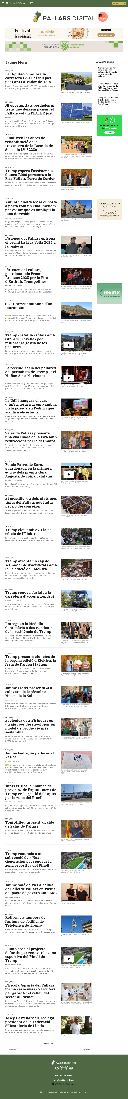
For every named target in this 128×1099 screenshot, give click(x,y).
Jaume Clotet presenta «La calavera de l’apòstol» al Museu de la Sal (28, 692)
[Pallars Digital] (64, 16)
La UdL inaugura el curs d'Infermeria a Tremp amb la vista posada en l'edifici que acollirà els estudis (31, 406)
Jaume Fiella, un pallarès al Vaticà (29, 755)
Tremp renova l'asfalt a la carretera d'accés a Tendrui (29, 594)
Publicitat (42, 1092)
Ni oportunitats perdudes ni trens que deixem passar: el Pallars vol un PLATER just (29, 109)
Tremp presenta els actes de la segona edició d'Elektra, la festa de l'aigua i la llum (30, 660)
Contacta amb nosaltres (56, 1092)
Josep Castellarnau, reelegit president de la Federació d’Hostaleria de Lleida (29, 1022)
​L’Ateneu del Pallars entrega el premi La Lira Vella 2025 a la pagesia (30, 242)
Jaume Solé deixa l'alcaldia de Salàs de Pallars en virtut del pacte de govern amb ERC (31, 889)
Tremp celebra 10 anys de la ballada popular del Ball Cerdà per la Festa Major (108, 101)
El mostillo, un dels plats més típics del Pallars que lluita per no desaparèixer (31, 502)
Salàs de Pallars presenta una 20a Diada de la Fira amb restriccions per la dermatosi (31, 437)
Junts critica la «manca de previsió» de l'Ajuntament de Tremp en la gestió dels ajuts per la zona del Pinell (30, 792)
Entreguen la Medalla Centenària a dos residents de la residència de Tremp (28, 627)
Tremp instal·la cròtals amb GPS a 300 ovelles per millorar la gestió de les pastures (30, 341)
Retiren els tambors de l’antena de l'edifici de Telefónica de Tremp (25, 921)
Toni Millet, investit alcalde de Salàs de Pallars (29, 824)
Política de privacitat (82, 1092)
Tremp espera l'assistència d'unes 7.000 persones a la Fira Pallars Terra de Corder (30, 174)
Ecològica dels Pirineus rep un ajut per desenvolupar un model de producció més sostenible (30, 726)
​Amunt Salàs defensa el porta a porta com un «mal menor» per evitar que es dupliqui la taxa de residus (31, 208)
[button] (119, 3)
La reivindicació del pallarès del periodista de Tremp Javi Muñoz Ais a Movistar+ (30, 372)
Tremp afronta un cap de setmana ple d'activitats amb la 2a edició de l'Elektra (31, 565)
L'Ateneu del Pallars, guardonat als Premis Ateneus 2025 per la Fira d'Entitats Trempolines (26, 275)
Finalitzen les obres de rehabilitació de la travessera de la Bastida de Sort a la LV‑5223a (29, 144)
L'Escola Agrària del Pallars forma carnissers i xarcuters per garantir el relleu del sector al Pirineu (30, 991)
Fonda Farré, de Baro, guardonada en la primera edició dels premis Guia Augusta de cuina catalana (28, 470)
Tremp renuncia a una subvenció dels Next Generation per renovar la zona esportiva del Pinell (28, 859)
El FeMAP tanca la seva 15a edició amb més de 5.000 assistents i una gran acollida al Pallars (108, 87)
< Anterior (11, 1050)
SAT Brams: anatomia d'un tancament (28, 305)
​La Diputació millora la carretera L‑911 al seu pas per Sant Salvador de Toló (28, 78)
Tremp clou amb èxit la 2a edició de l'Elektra (28, 531)
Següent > (86, 1050)
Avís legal (69, 1092)
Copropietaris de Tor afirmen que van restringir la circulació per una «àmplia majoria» (107, 72)
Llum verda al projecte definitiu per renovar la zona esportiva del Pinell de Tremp (30, 955)
